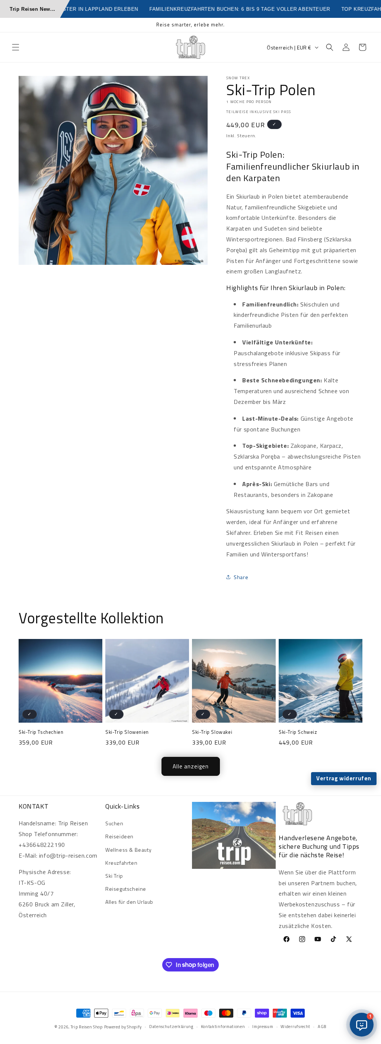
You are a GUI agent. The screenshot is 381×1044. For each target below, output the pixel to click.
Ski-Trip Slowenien (127, 732)
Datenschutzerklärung (171, 1026)
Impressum (262, 1026)
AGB (322, 1026)
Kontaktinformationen (223, 1026)
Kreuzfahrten (121, 863)
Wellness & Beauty (128, 850)
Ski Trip (114, 876)
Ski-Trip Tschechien (41, 732)
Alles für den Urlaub (129, 902)
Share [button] (241, 577)
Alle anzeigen (191, 766)
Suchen (114, 823)
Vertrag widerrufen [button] (343, 778)
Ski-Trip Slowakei (212, 732)
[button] (15, 47)
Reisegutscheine (125, 889)
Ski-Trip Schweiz (298, 732)
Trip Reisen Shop (87, 1027)
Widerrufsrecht (295, 1026)
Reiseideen (119, 836)
